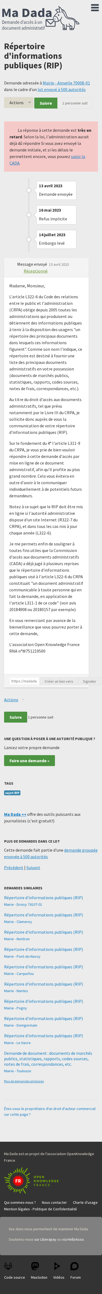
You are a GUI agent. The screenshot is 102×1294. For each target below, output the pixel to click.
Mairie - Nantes (16, 990)
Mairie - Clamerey (18, 921)
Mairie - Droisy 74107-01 (23, 904)
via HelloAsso (73, 1239)
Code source (14, 1277)
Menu (95, 6)
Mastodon (39, 1277)
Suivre (46, 103)
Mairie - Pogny (15, 1008)
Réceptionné (36, 271)
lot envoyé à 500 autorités (62, 89)
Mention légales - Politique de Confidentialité (40, 1209)
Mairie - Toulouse (17, 1070)
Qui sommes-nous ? (20, 1202)
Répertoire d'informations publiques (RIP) (43, 897)
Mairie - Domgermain (20, 1025)
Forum (75, 1277)
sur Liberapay (45, 1239)
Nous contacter (54, 1202)
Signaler (89, 681)
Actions (17, 102)
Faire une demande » (30, 760)
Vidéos (58, 1277)
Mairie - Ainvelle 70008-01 (66, 83)
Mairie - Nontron (17, 938)
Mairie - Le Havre (17, 1042)
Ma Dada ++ (15, 814)
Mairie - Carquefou (19, 973)
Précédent (13, 867)
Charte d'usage (85, 1202)
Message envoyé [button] (32, 264)
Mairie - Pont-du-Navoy (22, 956)
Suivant (33, 867)
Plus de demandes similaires (24, 1081)
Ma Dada (41, 18)
